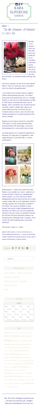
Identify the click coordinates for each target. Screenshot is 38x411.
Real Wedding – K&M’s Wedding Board (19, 273)
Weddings (28, 383)
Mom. (6, 289)
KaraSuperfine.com (18, 401)
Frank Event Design (23, 360)
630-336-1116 (9, 398)
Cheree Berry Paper (14, 347)
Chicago (22, 347)
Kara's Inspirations (15, 370)
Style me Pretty (19, 380)
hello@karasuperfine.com (25, 398)
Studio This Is (9, 380)
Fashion (7, 360)
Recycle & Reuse (10, 285)
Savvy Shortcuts (27, 376)
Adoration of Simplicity (18, 332)
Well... (5, 387)
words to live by (13, 387)
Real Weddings (16, 376)
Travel (15, 383)
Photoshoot (29, 373)
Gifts (25, 363)
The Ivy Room (8, 383)
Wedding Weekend (11, 277)
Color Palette (10, 354)
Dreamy (6, 357)
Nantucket (16, 373)
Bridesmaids (26, 344)
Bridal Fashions (16, 344)
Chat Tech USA (28, 403)
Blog (7, 340)
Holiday (30, 364)
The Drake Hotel (29, 380)
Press (6, 376)
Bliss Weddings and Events (17, 336)
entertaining (15, 357)
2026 (19, 303)
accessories (8, 333)
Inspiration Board (20, 366)
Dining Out (25, 354)
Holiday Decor (8, 367)
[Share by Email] (27, 248)
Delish (20, 354)
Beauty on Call (28, 332)
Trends (21, 383)
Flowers (14, 360)
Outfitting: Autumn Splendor (15, 281)
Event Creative (25, 357)
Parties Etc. (22, 373)
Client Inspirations (20, 350)
